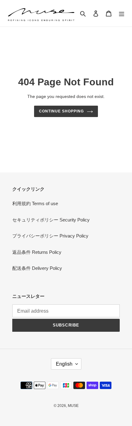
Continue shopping (61, 111)
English (64, 364)
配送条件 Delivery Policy (37, 268)
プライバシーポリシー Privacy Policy (50, 235)
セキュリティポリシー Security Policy (51, 219)
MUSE (73, 406)
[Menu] (121, 13)
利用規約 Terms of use (35, 203)
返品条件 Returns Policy (36, 252)
